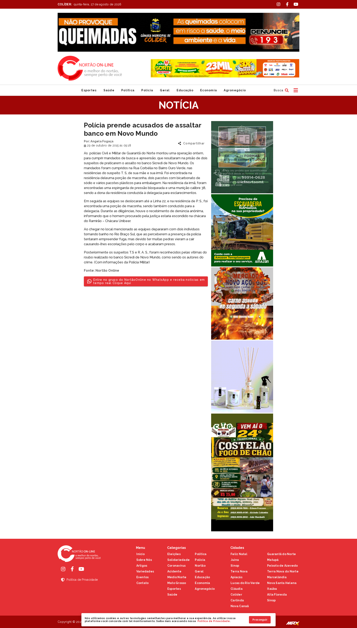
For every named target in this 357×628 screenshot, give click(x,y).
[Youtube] (81, 569)
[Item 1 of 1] (178, 32)
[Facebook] (72, 569)
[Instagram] (63, 569)
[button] (280, 90)
